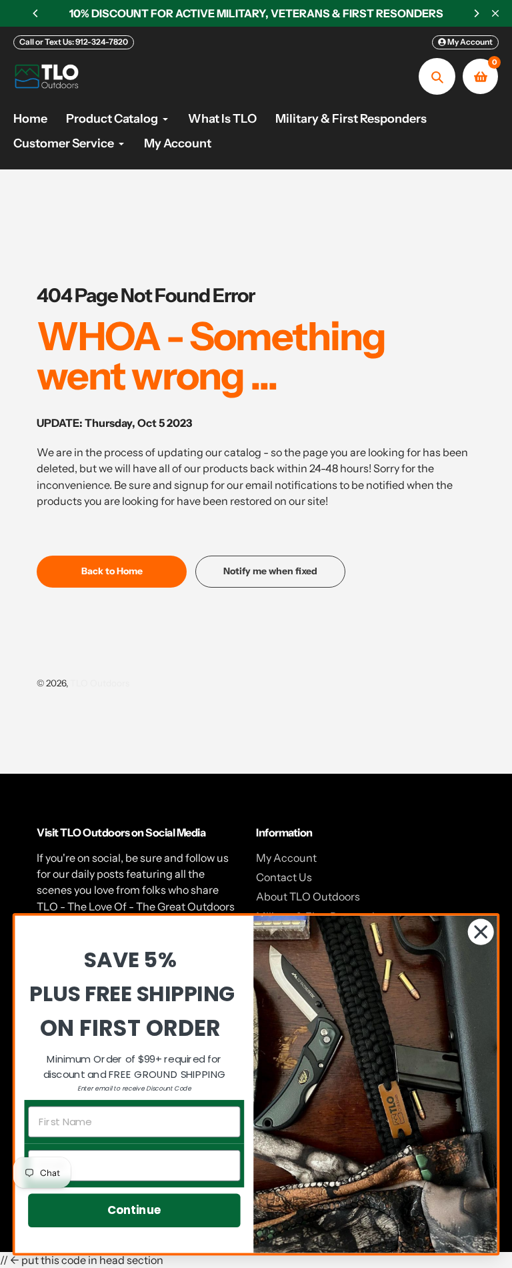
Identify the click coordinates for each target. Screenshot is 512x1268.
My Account (286, 857)
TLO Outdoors (99, 683)
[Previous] (36, 13)
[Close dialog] (481, 932)
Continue (134, 1209)
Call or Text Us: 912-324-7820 (73, 42)
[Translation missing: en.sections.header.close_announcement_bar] (495, 13)
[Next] (476, 13)
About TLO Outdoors (308, 896)
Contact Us (284, 877)
